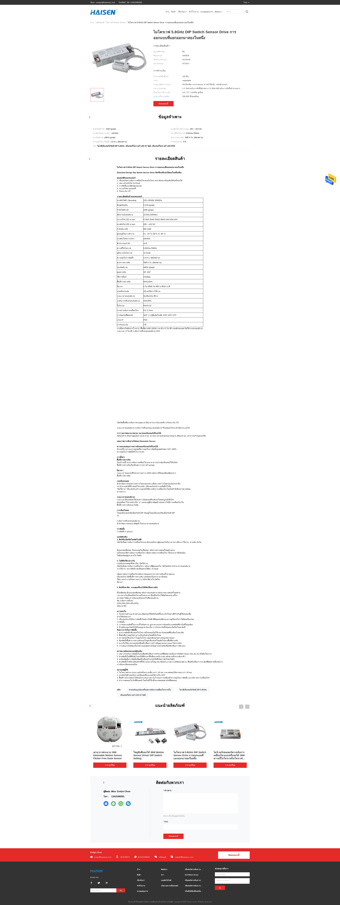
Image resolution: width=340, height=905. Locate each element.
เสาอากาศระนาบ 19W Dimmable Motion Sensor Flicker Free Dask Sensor (107, 755)
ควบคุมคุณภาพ (207, 12)
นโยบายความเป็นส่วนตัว (169, 886)
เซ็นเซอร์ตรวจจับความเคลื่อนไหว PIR (194, 880)
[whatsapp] (113, 803)
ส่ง (121, 890)
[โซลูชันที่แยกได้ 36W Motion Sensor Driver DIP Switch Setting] (150, 731)
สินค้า (173, 12)
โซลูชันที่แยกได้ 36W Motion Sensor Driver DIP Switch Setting (148, 755)
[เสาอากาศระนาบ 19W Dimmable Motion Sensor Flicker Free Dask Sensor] (110, 731)
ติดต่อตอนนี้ (163, 104)
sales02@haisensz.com (184, 857)
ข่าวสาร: (168, 790)
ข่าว (162, 875)
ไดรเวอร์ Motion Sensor (116, 22)
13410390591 (125, 857)
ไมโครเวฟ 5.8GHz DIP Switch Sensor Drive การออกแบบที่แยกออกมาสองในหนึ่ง (189, 755)
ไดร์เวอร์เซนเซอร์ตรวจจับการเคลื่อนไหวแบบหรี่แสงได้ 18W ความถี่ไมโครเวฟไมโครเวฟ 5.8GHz (229, 755)
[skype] (128, 803)
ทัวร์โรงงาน (194, 12)
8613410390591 (144, 857)
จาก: (166, 821)
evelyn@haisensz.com (105, 2)
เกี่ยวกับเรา (182, 12)
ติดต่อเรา (218, 12)
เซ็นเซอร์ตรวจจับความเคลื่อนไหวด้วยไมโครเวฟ (194, 869)
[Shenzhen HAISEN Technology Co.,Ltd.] (97, 871)
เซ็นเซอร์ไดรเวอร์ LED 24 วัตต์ (133, 695)
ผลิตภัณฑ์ (100, 22)
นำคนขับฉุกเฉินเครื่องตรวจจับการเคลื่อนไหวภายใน (150, 690)
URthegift (162, 857)
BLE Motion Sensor (191, 875)
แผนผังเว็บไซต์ (166, 880)
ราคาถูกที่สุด (110, 765)
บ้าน (167, 12)
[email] (106, 803)
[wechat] (120, 803)
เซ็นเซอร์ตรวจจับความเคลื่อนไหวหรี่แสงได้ (194, 886)
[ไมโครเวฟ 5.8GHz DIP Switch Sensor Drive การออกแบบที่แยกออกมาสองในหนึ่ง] (190, 731)
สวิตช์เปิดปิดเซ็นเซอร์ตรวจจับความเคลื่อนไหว (194, 891)
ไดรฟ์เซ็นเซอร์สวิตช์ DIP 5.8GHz (193, 690)
